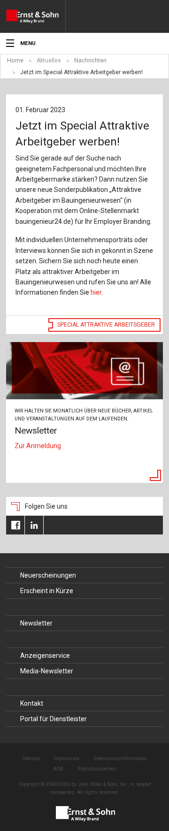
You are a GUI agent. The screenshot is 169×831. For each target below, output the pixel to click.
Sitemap (31, 758)
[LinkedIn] (34, 525)
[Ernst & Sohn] (35, 16)
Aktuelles (49, 60)
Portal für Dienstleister (53, 719)
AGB (58, 769)
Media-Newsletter (46, 671)
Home (15, 60)
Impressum (66, 758)
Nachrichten (90, 60)
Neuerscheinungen (48, 575)
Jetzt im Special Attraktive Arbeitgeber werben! (81, 72)
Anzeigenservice (45, 655)
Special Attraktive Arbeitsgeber (106, 324)
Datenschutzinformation (119, 758)
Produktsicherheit (96, 769)
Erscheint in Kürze (46, 591)
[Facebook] (15, 525)
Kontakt (31, 703)
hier (96, 292)
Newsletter (36, 623)
